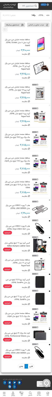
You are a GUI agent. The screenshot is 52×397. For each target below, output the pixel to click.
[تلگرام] (19, 382)
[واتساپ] (15, 386)
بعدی (21, 366)
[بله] (10, 387)
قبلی (31, 366)
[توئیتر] (15, 382)
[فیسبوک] (10, 382)
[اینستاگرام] (5, 382)
